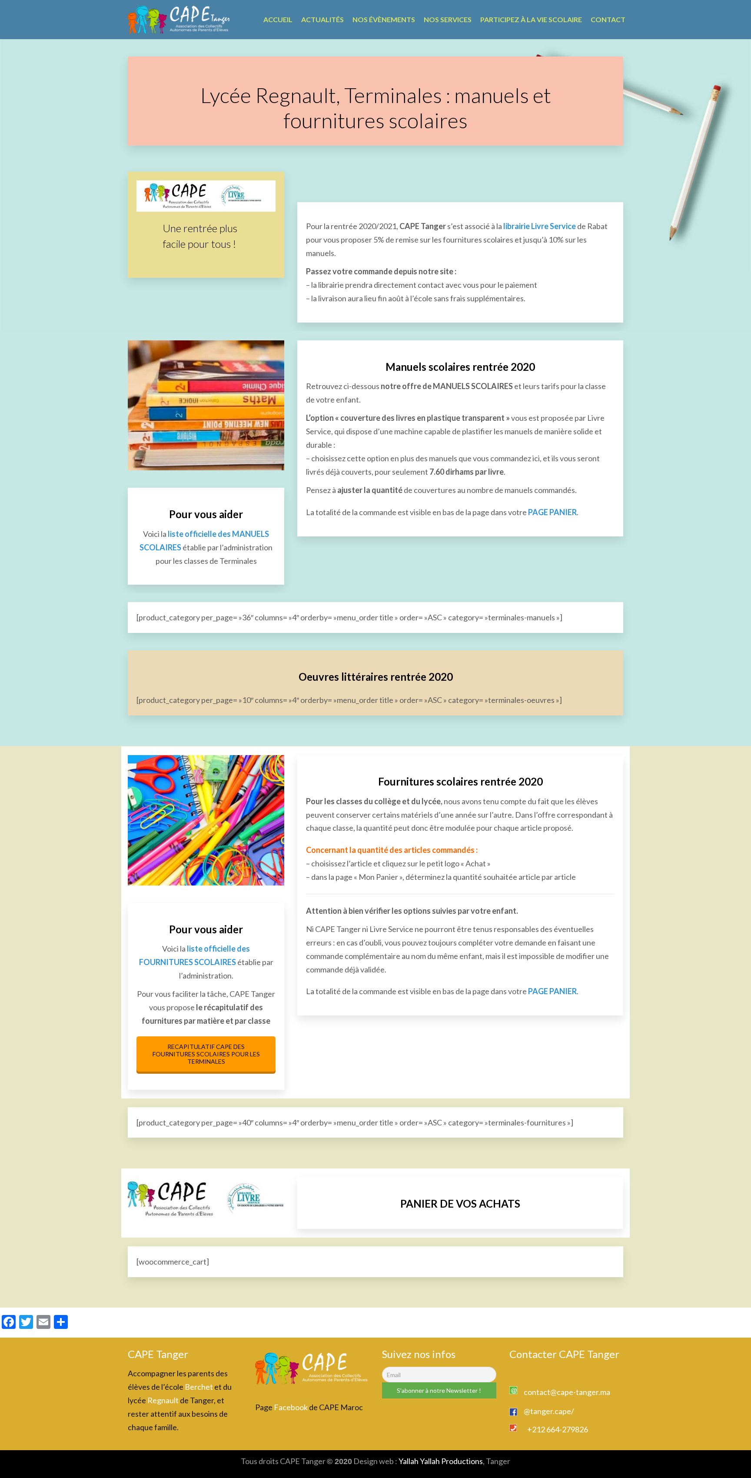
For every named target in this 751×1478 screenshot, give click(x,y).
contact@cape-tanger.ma (567, 1392)
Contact (608, 19)
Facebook (291, 1407)
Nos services (448, 19)
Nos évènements (383, 19)
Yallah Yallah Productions (441, 1461)
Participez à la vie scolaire (531, 19)
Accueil (277, 19)
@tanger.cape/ (549, 1411)
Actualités (322, 19)
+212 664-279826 (557, 1429)
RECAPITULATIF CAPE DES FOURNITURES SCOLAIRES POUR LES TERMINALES (206, 1054)
